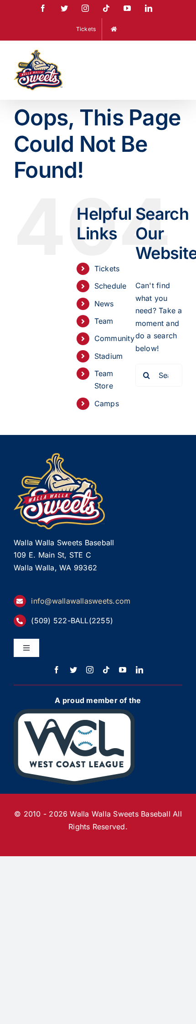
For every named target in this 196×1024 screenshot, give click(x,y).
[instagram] (89, 669)
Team (103, 321)
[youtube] (122, 669)
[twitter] (73, 669)
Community (114, 338)
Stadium (108, 356)
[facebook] (56, 669)
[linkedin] (139, 669)
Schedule (110, 285)
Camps (106, 403)
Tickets (107, 268)
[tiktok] (106, 669)
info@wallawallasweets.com (80, 600)
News (104, 303)
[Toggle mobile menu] (177, 55)
